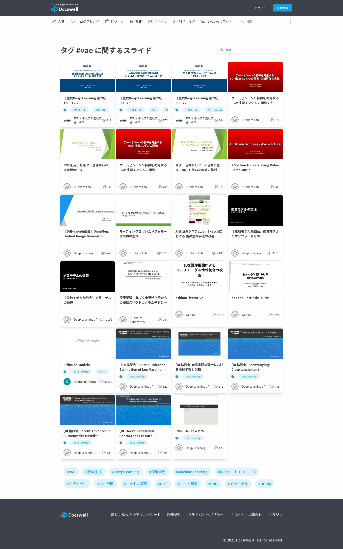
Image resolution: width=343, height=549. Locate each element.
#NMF (163, 483)
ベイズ (102, 371)
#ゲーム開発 (188, 483)
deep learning (81, 371)
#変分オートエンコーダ (237, 471)
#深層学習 (157, 471)
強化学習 (100, 109)
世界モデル (80, 109)
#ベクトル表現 (135, 483)
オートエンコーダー (218, 109)
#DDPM (264, 483)
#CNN (213, 483)
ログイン (260, 8)
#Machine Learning (191, 471)
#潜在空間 (105, 483)
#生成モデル (77, 483)
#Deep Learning (125, 471)
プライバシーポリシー (206, 514)
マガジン (275, 514)
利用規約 (174, 514)
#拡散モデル (238, 483)
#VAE (71, 471)
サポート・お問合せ (246, 514)
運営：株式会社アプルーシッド (136, 514)
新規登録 (282, 8)
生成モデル (136, 109)
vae (153, 109)
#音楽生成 (93, 471)
